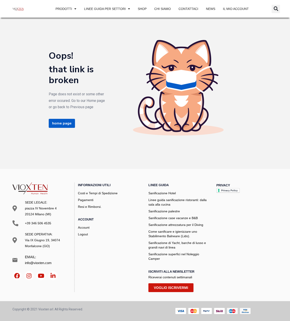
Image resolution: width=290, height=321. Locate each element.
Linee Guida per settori (105, 9)
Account (83, 227)
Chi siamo (162, 9)
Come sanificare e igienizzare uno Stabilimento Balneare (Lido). (172, 234)
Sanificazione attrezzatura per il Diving (175, 225)
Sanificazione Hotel (162, 193)
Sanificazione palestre (164, 211)
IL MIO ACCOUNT (236, 9)
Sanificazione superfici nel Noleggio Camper (173, 256)
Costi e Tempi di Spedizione (98, 193)
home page (62, 123)
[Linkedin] (53, 275)
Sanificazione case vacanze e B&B (173, 218)
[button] (276, 9)
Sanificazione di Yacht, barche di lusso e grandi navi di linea (177, 245)
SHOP (142, 9)
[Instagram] (29, 275)
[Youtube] (41, 275)
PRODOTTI (64, 9)
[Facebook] (17, 275)
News (210, 9)
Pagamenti (85, 200)
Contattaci (188, 9)
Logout (83, 234)
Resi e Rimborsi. (90, 207)
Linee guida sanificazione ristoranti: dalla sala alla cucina (177, 202)
